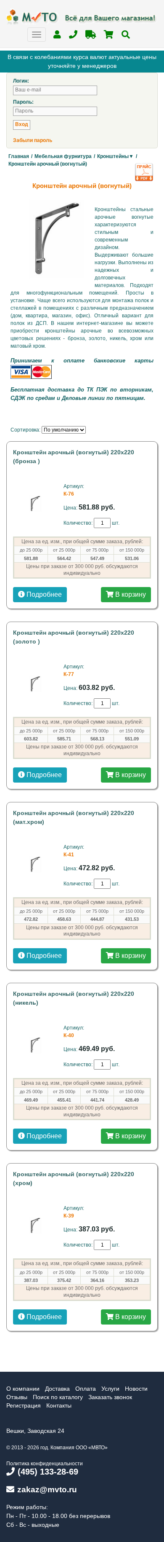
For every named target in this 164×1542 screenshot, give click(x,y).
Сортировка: (25, 430)
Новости (136, 1388)
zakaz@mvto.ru (47, 1489)
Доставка (57, 1388)
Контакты (58, 1405)
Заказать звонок (110, 1397)
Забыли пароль (32, 140)
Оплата (85, 1388)
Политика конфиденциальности (44, 1464)
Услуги (110, 1388)
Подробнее (43, 594)
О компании (23, 1388)
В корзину (130, 594)
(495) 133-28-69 (48, 1471)
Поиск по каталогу (58, 1397)
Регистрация (23, 1405)
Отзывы (16, 1397)
